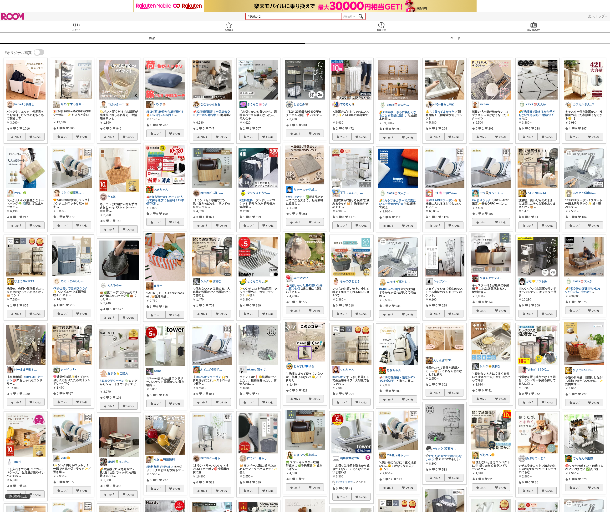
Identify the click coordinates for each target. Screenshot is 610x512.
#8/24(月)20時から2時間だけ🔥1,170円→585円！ (164, 113)
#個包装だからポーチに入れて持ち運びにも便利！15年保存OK (165, 200)
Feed (76, 26)
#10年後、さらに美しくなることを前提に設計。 (397, 113)
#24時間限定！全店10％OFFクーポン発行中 (211, 113)
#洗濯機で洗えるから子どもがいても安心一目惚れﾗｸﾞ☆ (536, 115)
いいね (37, 137)
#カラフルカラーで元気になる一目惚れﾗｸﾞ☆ (397, 202)
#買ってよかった (443, 111)
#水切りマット (295, 197)
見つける (228, 26)
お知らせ (381, 26)
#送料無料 (152, 466)
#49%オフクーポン (208, 377)
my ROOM (534, 26)
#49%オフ (166, 466)
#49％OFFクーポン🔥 (443, 200)
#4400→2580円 (389, 289)
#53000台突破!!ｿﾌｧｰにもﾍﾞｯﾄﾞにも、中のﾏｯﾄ (583, 290)
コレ (17, 137)
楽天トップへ (598, 16)
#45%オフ (339, 377)
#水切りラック (481, 200)
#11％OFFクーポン (112, 380)
